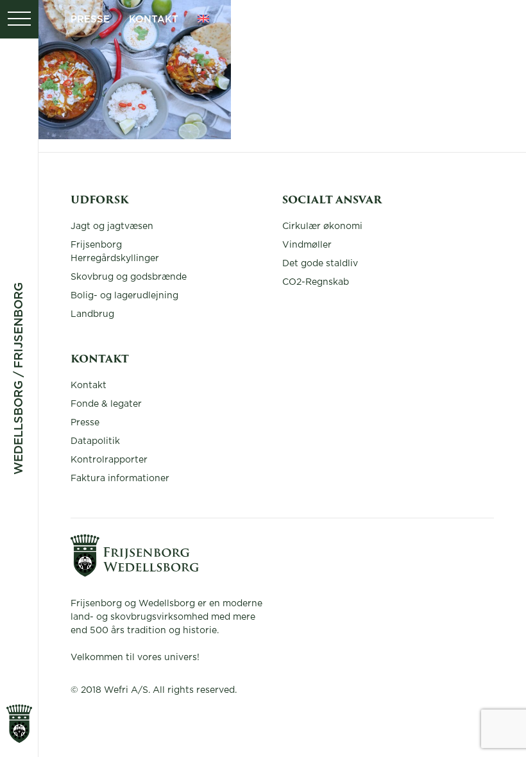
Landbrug (92, 314)
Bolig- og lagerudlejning (124, 295)
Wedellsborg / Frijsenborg (19, 378)
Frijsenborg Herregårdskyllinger (115, 252)
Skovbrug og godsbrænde (129, 277)
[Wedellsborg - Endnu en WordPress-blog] (135, 573)
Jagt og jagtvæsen (112, 226)
